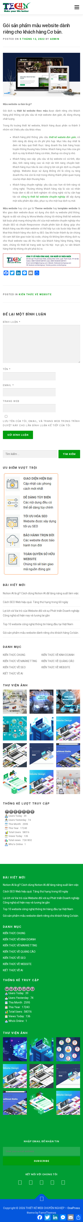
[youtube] (41, 1183)
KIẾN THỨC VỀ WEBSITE (35, 294)
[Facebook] (20, 1183)
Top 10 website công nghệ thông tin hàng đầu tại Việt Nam (38, 624)
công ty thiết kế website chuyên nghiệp (43, 196)
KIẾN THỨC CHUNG (14, 654)
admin (54, 39)
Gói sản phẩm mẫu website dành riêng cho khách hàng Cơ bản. (41, 632)
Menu (76, 7)
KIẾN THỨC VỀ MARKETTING (20, 661)
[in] (52, 1183)
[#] (63, 1183)
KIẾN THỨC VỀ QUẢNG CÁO (58, 661)
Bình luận (11, 321)
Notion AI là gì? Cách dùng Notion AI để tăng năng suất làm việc (41, 593)
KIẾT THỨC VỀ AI (13, 673)
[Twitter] (31, 1183)
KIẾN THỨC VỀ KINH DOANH (58, 654)
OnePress (73, 1208)
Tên (7, 369)
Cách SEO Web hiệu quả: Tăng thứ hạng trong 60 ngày (35, 602)
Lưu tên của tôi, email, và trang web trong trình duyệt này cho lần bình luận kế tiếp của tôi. (41, 423)
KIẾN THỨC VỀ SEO (14, 667)
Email (8, 385)
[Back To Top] (41, 1199)
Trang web (11, 401)
